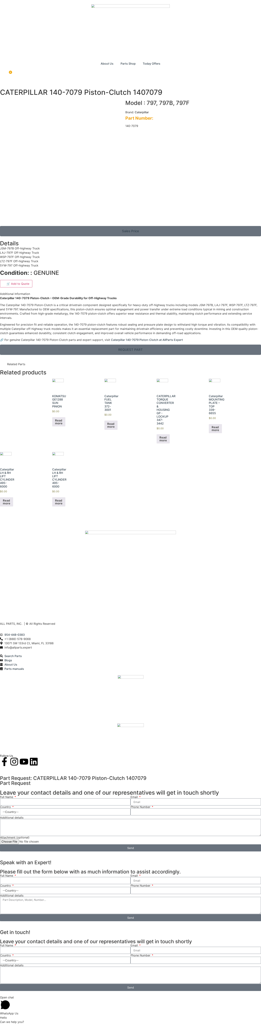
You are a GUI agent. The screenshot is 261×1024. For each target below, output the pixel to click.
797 (151, 102)
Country (6, 806)
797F (182, 102)
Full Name (7, 797)
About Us (107, 63)
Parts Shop (128, 63)
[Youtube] (24, 761)
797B (166, 102)
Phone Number (140, 806)
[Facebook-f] (4, 761)
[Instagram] (14, 761)
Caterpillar (142, 112)
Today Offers (151, 63)
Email (134, 797)
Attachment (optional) (14, 837)
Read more (58, 422)
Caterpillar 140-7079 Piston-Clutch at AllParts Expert (147, 340)
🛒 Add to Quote (16, 283)
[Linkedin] (33, 761)
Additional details (11, 817)
